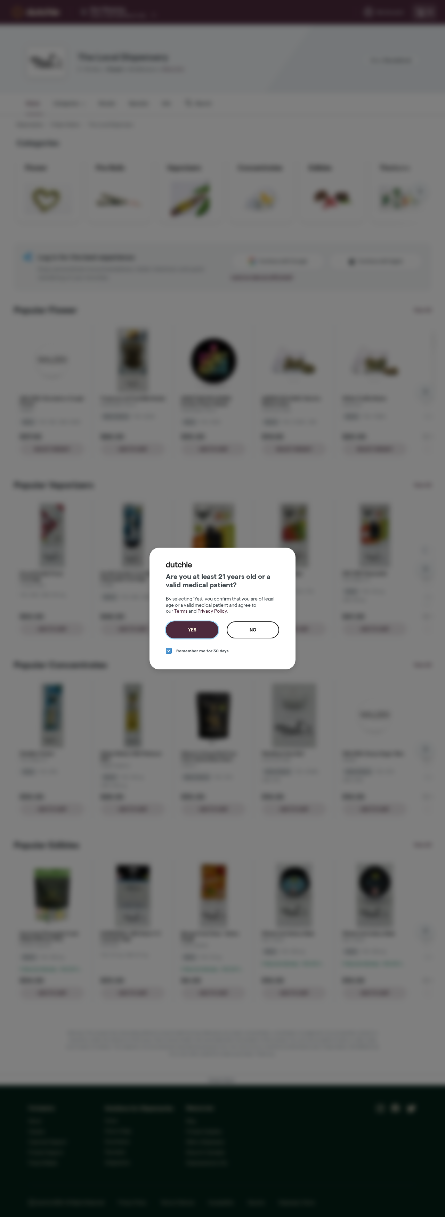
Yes (192, 629)
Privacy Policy (212, 611)
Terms (180, 611)
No (253, 629)
